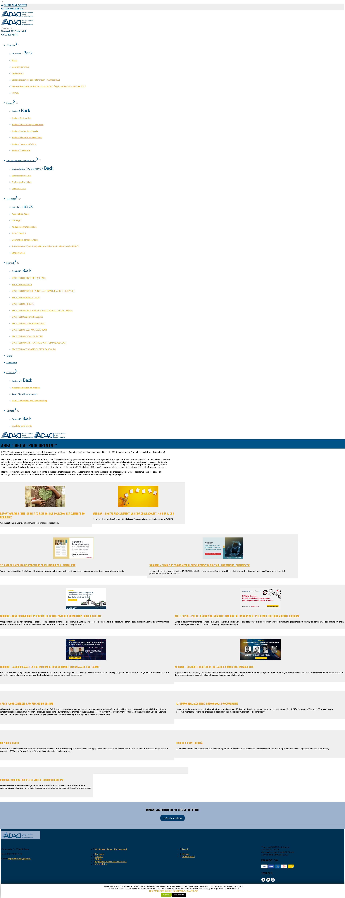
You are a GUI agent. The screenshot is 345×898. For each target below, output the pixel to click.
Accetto (166, 895)
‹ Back (27, 52)
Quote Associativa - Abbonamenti (111, 849)
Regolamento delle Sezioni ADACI (111, 861)
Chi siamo (99, 854)
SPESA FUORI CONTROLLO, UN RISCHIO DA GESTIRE (26, 703)
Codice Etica (101, 864)
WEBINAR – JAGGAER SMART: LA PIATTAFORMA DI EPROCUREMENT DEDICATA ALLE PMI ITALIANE (50, 667)
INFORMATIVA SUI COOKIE (160, 891)
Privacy (185, 854)
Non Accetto (179, 895)
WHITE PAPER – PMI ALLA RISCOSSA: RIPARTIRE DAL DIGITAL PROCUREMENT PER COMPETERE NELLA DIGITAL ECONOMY (237, 616)
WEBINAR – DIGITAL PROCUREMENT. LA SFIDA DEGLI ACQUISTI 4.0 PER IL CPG (133, 513)
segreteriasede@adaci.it (19, 858)
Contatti (99, 856)
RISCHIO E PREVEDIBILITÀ (189, 743)
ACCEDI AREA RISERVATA (13, 8)
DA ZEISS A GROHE (9, 743)
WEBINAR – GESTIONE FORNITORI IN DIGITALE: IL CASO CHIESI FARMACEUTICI (214, 667)
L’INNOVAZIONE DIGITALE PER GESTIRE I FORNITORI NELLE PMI (32, 780)
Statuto (98, 859)
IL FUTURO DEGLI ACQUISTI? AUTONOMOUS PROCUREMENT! (207, 703)
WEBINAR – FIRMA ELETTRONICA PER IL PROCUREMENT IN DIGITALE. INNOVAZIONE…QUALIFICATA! (199, 565)
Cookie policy (188, 856)
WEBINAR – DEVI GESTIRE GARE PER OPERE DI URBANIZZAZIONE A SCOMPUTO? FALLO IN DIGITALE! (51, 616)
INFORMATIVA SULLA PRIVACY (185, 891)
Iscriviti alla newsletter (172, 818)
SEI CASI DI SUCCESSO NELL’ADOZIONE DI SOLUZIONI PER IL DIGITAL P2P (38, 565)
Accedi (185, 849)
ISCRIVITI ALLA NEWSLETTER (15, 5)
